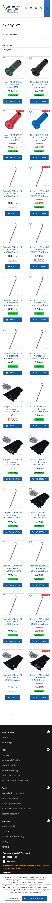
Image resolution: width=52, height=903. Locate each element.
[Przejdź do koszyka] (47, 8)
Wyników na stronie (9, 34)
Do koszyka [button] (14, 101)
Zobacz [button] (14, 213)
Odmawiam (12, 898)
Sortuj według (7, 45)
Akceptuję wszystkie (34, 898)
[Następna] (49, 710)
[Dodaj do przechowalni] (4, 59)
